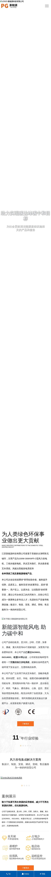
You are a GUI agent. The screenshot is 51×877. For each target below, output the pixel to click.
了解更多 (25, 868)
